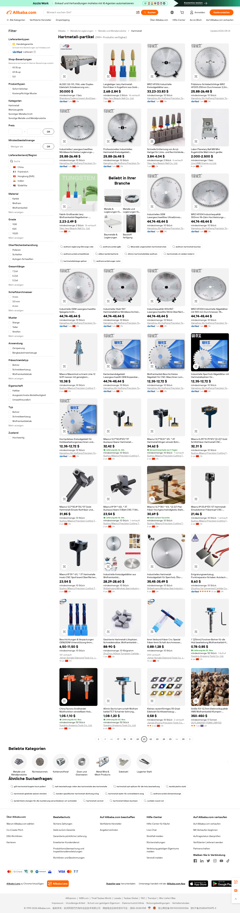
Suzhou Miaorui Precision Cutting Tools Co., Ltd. (78, 388)
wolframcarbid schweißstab (76, 254)
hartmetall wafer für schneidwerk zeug (126, 794)
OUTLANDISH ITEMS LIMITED (206, 722)
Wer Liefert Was (167, 898)
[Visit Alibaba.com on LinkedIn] (202, 861)
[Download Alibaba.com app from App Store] (198, 883)
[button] (138, 12)
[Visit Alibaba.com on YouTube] (221, 861)
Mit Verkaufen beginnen (205, 830)
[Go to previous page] (98, 739)
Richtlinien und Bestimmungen (69, 857)
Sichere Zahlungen (62, 823)
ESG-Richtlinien (14, 836)
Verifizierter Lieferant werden (208, 842)
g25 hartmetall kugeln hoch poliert (30, 786)
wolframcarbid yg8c (112, 247)
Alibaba (61, 31)
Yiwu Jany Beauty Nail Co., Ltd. (118, 98)
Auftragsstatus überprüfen (207, 836)
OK (48, 131)
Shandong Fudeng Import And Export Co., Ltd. (78, 98)
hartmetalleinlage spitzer (75, 261)
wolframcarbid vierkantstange (167, 794)
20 (137, 739)
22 (151, 739)
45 (183, 739)
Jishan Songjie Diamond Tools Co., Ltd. (78, 657)
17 (118, 739)
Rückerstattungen (156, 842)
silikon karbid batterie (108, 254)
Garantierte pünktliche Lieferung (70, 836)
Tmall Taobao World (101, 898)
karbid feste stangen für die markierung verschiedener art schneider (45, 801)
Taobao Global (131, 898)
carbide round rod (155, 801)
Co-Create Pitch (15, 830)
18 (125, 739)
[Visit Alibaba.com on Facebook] (195, 861)
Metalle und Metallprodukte (112, 31)
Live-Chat (152, 830)
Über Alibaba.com (16, 817)
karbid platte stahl (177, 786)
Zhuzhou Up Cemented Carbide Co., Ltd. (210, 588)
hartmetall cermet (95, 801)
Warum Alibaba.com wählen (20, 823)
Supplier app (113, 883)
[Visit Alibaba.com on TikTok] (228, 861)
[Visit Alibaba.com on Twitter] (208, 861)
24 (164, 739)
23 (157, 739)
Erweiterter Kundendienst (66, 842)
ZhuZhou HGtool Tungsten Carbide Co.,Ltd (122, 653)
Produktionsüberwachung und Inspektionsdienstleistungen (68, 850)
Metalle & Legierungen (81, 31)
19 (131, 739)
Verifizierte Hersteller (110, 823)
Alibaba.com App (176, 883)
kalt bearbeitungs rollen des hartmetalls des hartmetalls (81, 786)
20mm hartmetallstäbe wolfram (142, 254)
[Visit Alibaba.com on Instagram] (215, 861)
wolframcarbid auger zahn (108, 261)
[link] (236, 882)
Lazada (117, 898)
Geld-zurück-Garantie (64, 830)
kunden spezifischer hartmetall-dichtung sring (77, 794)
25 (170, 739)
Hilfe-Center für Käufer (158, 823)
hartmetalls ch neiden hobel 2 (180, 254)
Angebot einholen (109, 830)
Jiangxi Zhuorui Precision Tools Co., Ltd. (166, 722)
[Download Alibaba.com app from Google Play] (222, 883)
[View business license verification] (149, 908)
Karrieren (11, 842)
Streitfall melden (155, 836)
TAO (143, 898)
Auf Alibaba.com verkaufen (207, 823)
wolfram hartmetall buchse (188, 247)
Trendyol (152, 898)
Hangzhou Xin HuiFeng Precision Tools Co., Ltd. (166, 98)
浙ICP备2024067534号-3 (203, 908)
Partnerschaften (201, 848)
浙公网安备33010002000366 (173, 908)
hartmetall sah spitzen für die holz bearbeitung (138, 786)
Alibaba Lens (13, 883)
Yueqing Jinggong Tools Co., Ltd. (207, 656)
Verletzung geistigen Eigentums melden (163, 850)
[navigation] (31, 385)
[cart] (182, 13)
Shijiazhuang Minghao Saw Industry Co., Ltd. (122, 588)
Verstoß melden (155, 857)
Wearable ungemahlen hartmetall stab (148, 247)
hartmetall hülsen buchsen (125, 801)
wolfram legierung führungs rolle (78, 247)
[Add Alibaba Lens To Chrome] (58, 883)
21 (144, 739)
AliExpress (70, 898)
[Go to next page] (190, 739)
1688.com (84, 898)
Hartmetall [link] (136, 31)
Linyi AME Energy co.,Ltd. (203, 163)
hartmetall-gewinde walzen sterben (30, 794)
